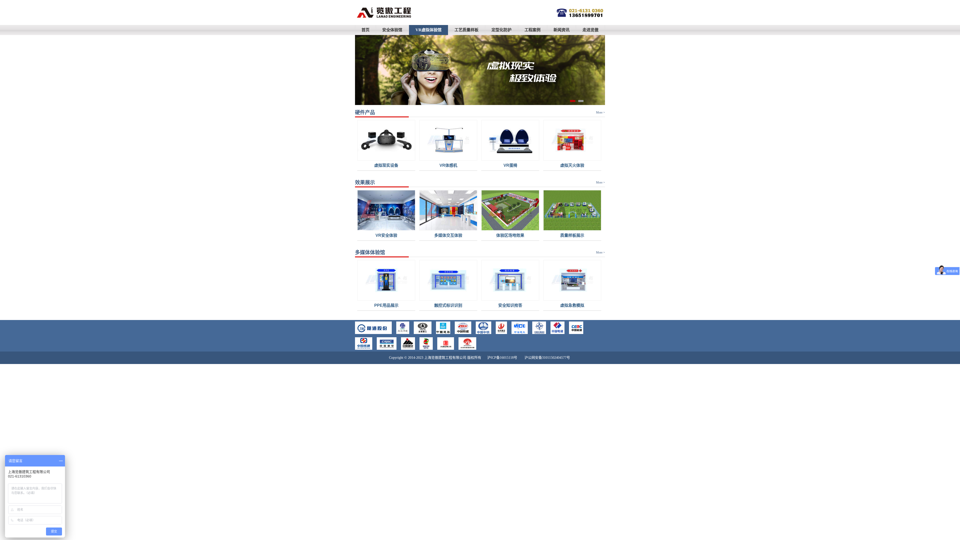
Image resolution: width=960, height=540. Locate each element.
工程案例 (532, 30)
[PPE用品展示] (363, 287)
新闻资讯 (562, 30)
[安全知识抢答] (487, 287)
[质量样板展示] (549, 217)
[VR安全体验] (363, 217)
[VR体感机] (425, 147)
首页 (366, 30)
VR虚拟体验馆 (429, 30)
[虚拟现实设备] (363, 147)
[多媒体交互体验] (425, 217)
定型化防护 (502, 30)
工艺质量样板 (466, 30)
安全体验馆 (392, 30)
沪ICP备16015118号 (502, 358)
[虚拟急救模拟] (549, 287)
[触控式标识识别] (425, 287)
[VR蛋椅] (487, 147)
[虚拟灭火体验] (549, 147)
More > (600, 112)
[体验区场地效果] (487, 217)
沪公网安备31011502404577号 (547, 358)
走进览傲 (590, 30)
